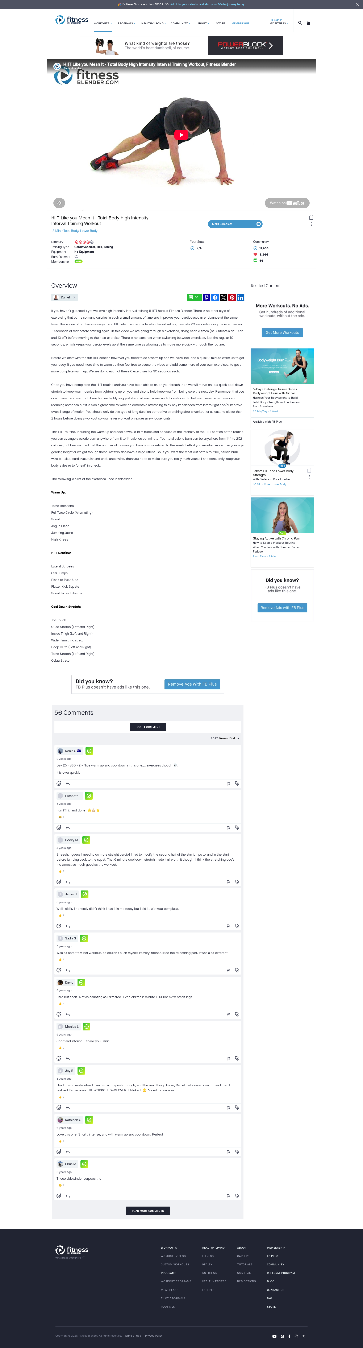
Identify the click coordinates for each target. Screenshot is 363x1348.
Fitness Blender (71, 20)
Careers (243, 1256)
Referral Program (281, 1273)
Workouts (169, 1247)
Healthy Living (213, 1247)
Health (207, 1264)
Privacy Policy (154, 1335)
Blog (270, 1281)
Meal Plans (170, 1290)
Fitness (208, 1256)
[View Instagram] (296, 1336)
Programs (168, 1273)
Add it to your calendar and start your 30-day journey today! (208, 4)
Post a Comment (148, 727)
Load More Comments (148, 1211)
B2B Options (246, 1281)
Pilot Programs (173, 1298)
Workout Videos (173, 1256)
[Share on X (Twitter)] (224, 297)
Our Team (244, 1273)
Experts (208, 1290)
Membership (276, 1247)
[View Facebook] (289, 1336)
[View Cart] (308, 20)
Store (271, 1306)
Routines (168, 1306)
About (242, 1247)
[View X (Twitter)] (304, 1336)
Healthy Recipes (214, 1281)
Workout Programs (176, 1281)
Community (275, 1264)
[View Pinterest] (282, 1336)
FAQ (269, 1298)
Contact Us (276, 1290)
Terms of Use (133, 1335)
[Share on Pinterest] (232, 297)
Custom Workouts (175, 1264)
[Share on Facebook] (215, 297)
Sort (214, 738)
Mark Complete (222, 224)
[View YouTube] (274, 1336)
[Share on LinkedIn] (241, 297)
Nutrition (209, 1273)
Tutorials (245, 1264)
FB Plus (273, 1256)
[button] (89, 751)
